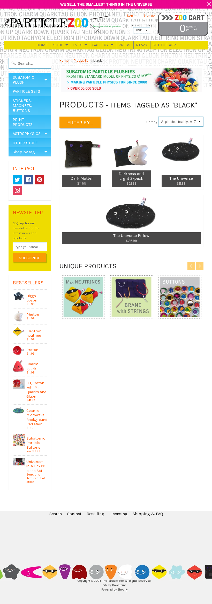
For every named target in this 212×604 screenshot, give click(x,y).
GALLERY (100, 44)
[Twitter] (17, 179)
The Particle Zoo (113, 581)
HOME (42, 44)
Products (81, 60)
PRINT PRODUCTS (23, 122)
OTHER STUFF (25, 142)
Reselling (95, 513)
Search (55, 513)
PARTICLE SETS (26, 91)
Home (64, 60)
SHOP (58, 44)
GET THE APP (164, 44)
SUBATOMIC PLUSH (23, 80)
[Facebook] (28, 179)
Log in (131, 15)
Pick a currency (142, 25)
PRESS (124, 44)
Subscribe (29, 257)
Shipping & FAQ (148, 513)
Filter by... (80, 123)
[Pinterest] (39, 179)
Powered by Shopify (114, 589)
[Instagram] (17, 190)
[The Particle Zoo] (63, 24)
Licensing (118, 513)
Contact (74, 513)
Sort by (151, 122)
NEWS (141, 44)
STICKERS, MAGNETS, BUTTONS (22, 105)
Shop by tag (24, 151)
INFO (77, 44)
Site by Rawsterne (114, 585)
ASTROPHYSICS (27, 133)
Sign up (149, 15)
